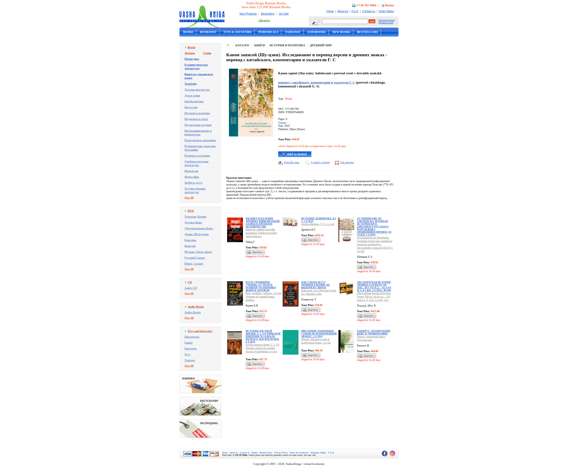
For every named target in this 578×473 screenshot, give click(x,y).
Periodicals (268, 32)
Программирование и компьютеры (198, 132)
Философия (191, 176)
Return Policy (266, 452)
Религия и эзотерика (197, 155)
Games (188, 342)
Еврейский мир (194, 101)
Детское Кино (193, 222)
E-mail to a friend (320, 162)
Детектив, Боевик (195, 216)
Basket (389, 5)
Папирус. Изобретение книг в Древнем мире (373, 332)
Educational (191, 336)
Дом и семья (192, 95)
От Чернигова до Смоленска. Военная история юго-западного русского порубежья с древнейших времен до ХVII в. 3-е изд (374, 226)
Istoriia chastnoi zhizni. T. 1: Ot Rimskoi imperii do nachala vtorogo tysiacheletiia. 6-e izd (262, 348)
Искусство (191, 107)
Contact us (368, 11)
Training (189, 360)
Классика (190, 240)
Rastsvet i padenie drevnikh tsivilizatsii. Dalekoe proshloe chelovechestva (261, 233)
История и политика (197, 113)
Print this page (291, 162)
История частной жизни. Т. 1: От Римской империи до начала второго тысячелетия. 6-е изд (263, 336)
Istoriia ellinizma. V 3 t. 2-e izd (317, 224)
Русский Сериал (194, 257)
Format (282, 122)
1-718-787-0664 (366, 5)
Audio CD (190, 288)
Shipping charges (318, 452)
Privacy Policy (281, 452)
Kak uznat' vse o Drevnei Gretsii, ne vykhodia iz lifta (319, 292)
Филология (191, 171)
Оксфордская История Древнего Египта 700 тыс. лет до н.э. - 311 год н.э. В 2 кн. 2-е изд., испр (374, 286)
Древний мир (321, 45)
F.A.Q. (355, 11)
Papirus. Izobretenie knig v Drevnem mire (371, 338)
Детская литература (197, 89)
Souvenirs (190, 348)
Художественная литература (194, 190)
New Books (341, 32)
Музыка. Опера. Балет (198, 251)
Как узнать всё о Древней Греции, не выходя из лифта (315, 285)
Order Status (386, 11)
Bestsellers (268, 13)
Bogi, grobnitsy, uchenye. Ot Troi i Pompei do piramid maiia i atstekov (264, 297)
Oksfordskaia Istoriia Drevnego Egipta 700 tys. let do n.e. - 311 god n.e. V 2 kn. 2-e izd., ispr (374, 297)
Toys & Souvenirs (237, 32)
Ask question (347, 162)
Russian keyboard (386, 20)
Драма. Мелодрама (196, 234)
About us (342, 11)
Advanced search (385, 22)
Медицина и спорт (196, 119)
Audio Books (192, 312)
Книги (259, 45)
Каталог (242, 45)
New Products (248, 13)
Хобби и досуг (193, 182)
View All (188, 197)
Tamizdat (293, 32)
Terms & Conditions (299, 452)
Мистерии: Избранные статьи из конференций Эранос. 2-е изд (319, 334)
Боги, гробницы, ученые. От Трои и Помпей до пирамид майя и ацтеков (261, 286)
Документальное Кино (198, 228)
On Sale (284, 13)
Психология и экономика (200, 140)
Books (188, 32)
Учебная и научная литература (196, 163)
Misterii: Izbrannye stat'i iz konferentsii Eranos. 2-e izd (316, 341)
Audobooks (316, 32)
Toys (187, 354)
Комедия (190, 246)
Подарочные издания (198, 124)
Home (330, 11)
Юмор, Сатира (193, 263)
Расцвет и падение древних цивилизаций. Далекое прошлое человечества (263, 222)
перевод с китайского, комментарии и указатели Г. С (316, 82)
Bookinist (208, 32)
